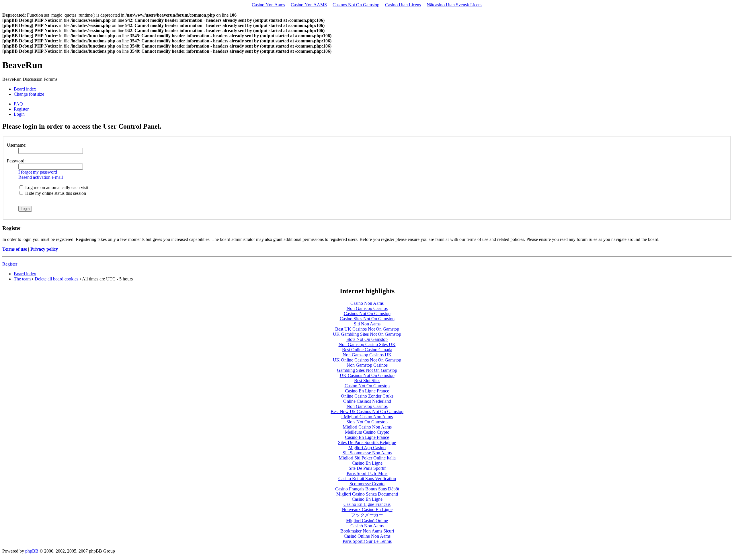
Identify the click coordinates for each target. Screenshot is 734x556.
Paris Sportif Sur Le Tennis (367, 541)
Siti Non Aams (367, 323)
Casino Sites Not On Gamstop (367, 318)
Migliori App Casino (367, 447)
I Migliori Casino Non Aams (367, 416)
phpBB (31, 551)
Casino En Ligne (367, 463)
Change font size (29, 94)
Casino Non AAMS (309, 4)
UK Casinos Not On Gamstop (367, 375)
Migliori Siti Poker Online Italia (367, 457)
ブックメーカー (367, 514)
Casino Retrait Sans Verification (367, 478)
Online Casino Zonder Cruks (367, 396)
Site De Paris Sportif (367, 468)
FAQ (18, 103)
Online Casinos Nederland (367, 401)
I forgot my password (37, 172)
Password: (16, 160)
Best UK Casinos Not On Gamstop (367, 329)
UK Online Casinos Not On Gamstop (367, 359)
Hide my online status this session (55, 193)
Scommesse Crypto (367, 483)
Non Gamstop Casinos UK (367, 354)
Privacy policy (44, 249)
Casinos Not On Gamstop (356, 4)
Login (19, 114)
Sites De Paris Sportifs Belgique (367, 442)
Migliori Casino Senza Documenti (367, 494)
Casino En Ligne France (367, 390)
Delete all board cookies (56, 278)
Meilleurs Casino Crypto (367, 432)
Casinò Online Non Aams (367, 536)
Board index (25, 89)
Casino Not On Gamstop (367, 385)
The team (22, 278)
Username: (16, 145)
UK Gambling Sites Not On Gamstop (367, 334)
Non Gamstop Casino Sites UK (367, 344)
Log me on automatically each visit (56, 187)
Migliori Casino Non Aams (367, 427)
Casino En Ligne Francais (367, 504)
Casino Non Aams (268, 4)
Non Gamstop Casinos (367, 308)
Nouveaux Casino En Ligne (367, 509)
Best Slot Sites (367, 380)
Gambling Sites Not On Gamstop (367, 370)
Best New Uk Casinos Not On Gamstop (367, 411)
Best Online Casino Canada (367, 349)
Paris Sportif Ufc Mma (367, 473)
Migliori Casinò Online (367, 520)
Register (21, 109)
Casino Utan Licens (403, 4)
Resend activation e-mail (40, 177)
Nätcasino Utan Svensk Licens (454, 4)
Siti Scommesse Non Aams (367, 452)
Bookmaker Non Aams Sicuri (367, 531)
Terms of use (14, 249)
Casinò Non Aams (367, 525)
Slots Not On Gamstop (367, 339)
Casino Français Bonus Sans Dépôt (367, 488)
